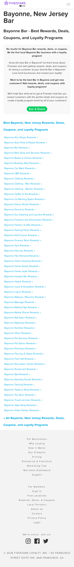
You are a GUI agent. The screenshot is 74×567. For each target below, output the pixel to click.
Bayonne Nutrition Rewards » (19, 328)
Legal (37, 522)
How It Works (37, 448)
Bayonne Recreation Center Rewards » (25, 364)
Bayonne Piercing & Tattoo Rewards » (24, 353)
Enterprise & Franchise (37, 461)
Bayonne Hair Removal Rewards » (22, 255)
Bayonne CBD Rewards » (17, 173)
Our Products (37, 452)
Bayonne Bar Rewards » (17, 147)
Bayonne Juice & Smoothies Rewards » (25, 286)
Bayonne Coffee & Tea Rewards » (22, 194)
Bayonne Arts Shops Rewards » (21, 137)
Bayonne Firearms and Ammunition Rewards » (28, 219)
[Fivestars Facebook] (37, 540)
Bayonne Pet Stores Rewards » (20, 343)
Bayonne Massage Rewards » (20, 302)
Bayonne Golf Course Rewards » (21, 235)
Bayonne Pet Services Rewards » (21, 338)
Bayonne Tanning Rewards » (19, 384)
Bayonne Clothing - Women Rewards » (24, 189)
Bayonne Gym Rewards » (17, 245)
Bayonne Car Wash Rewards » (20, 168)
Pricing (37, 457)
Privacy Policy (37, 518)
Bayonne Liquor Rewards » (18, 292)
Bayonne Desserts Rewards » (20, 209)
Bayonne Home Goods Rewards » (22, 266)
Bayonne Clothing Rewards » (19, 178)
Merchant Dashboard (37, 470)
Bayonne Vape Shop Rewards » (21, 405)
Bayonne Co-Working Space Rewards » (25, 199)
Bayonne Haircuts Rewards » (19, 250)
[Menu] (68, 3)
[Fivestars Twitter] (46, 540)
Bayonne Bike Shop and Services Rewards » (27, 152)
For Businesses (37, 439)
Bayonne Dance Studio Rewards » (22, 204)
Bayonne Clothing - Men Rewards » (23, 183)
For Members (36, 486)
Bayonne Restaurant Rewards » (21, 369)
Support (37, 474)
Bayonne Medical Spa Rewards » (21, 307)
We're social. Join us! (37, 534)
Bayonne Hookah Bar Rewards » (21, 276)
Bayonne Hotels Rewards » (18, 281)
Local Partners (37, 504)
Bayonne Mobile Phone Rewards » (22, 312)
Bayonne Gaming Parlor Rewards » (22, 230)
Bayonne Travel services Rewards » (23, 400)
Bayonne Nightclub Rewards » (20, 322)
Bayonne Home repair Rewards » (21, 271)
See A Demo (37, 109)
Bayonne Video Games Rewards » (22, 410)
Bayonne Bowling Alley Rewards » (22, 163)
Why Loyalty (37, 443)
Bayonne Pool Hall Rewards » (19, 358)
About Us (37, 509)
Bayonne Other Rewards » (18, 333)
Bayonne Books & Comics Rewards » (24, 158)
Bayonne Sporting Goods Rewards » (23, 379)
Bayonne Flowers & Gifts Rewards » (23, 225)
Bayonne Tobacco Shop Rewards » (22, 389)
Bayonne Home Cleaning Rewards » (23, 261)
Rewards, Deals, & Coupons (37, 500)
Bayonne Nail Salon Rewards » (20, 317)
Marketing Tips (37, 465)
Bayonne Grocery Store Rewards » (22, 240)
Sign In (37, 491)
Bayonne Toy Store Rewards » (20, 395)
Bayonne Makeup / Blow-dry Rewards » (25, 297)
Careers (37, 513)
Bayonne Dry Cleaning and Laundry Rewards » (29, 214)
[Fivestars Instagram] (28, 540)
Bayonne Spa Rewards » (17, 374)
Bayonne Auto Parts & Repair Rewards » (25, 142)
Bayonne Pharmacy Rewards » (20, 348)
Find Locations (37, 495)
